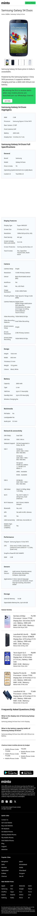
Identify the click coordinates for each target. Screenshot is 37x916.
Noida (21, 867)
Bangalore (4, 861)
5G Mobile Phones (7, 832)
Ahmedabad (23, 864)
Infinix (21, 895)
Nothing (4, 898)
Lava (29, 895)
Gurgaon (22, 873)
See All (21, 876)
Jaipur (21, 861)
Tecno (30, 892)
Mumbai (4, 867)
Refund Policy (28, 908)
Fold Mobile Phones (7, 840)
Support (4, 846)
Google (21, 889)
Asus (20, 892)
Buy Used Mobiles (7, 826)
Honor (30, 889)
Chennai (4, 876)
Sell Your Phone (30, 3)
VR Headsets (5, 829)
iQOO (30, 886)
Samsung (4, 889)
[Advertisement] (18, 198)
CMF (11, 886)
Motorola (22, 886)
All (29, 898)
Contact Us (4, 820)
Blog (2, 843)
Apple (3, 886)
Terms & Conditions (12, 908)
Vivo (11, 889)
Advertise (4, 849)
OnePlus (4, 892)
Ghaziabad (22, 870)
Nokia (12, 898)
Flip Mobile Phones (7, 837)
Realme (12, 895)
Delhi (3, 864)
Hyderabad (4, 870)
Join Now (7, 101)
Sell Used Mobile (6, 823)
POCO (21, 898)
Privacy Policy (20, 908)
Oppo (12, 892)
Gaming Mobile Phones (8, 834)
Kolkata (3, 873)
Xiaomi (3, 895)
